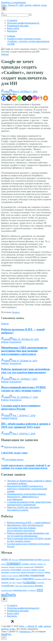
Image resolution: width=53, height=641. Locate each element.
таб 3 (14, 582)
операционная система (30, 559)
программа (5, 572)
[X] (8, 98)
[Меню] (3, 8)
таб (10, 582)
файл (21, 586)
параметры (46, 560)
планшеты (38, 567)
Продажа (15, 560)
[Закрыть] (4, 599)
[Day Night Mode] (2, 12)
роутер (9, 575)
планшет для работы (16, 567)
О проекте (12, 20)
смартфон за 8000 (40, 579)
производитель (15, 572)
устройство (7, 585)
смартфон (28, 578)
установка (29, 582)
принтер (34, 570)
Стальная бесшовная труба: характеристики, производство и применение (29, 503)
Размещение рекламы (18, 25)
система (15, 575)
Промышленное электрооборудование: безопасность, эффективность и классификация (26, 497)
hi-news (16, 312)
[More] (45, 98)
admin (7, 339)
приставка (41, 570)
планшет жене (29, 567)
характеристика (6, 590)
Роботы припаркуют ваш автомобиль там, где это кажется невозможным (25, 371)
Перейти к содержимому (13, 2)
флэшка (39, 585)
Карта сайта (13, 28)
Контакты (12, 31)
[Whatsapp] (19, 98)
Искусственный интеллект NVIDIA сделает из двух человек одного (23, 389)
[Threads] (24, 98)
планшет (13, 563)
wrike (4, 559)
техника (19, 582)
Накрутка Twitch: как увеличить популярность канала (23, 508)
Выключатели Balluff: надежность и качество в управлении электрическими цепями (27, 489)
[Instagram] (34, 98)
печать (3, 564)
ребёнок (47, 572)
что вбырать (31, 590)
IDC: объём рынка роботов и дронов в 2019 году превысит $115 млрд (25, 425)
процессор (40, 572)
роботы (3, 575)
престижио (16, 569)
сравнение (5, 582)
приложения (26, 570)
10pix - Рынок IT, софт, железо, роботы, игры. (24, 5)
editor (6, 91)
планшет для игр (28, 564)
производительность (28, 572)
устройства (40, 582)
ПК (10, 560)
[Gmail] (39, 98)
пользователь (5, 570)
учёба (17, 586)
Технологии (15, 342)
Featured (5, 418)
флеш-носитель (28, 586)
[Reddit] (14, 98)
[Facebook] (3, 98)
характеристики (20, 590)
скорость (18, 579)
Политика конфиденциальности (23, 23)
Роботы (5, 54)
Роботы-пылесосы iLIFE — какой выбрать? (29, 522)
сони (49, 579)
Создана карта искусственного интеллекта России (20, 407)
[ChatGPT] (29, 98)
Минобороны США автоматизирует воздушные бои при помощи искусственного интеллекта (24, 351)
